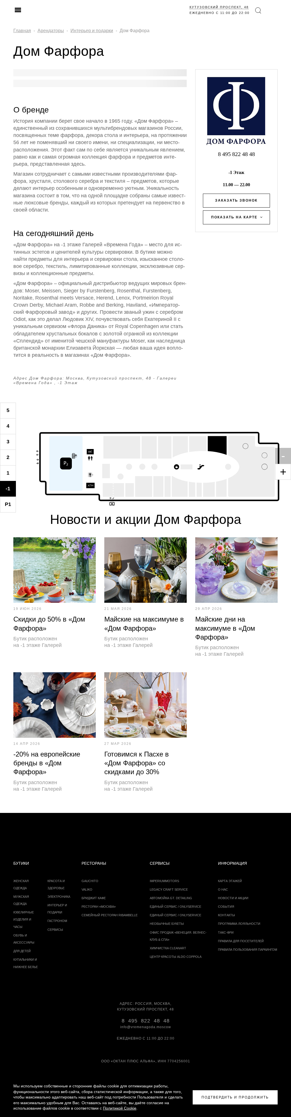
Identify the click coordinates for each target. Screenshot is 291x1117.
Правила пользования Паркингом (247, 949)
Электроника (58, 896)
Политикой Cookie (119, 1108)
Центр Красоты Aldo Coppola (175, 956)
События (226, 906)
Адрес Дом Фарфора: (38, 378)
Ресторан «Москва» (99, 906)
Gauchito (90, 881)
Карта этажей (230, 881)
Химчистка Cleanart (168, 948)
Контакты (226, 915)
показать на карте (234, 217)
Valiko (87, 889)
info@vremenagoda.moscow (145, 1027)
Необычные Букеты (167, 923)
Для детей (22, 951)
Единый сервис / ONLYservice (175, 906)
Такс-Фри (226, 932)
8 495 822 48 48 (236, 154)
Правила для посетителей (241, 941)
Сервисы (55, 929)
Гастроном (57, 921)
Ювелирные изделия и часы (23, 919)
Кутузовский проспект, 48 (219, 7)
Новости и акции (233, 898)
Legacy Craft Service (169, 889)
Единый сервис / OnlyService (175, 915)
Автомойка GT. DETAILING (171, 898)
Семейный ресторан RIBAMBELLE (110, 915)
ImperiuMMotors (164, 881)
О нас (223, 889)
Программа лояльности (239, 923)
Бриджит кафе (94, 898)
